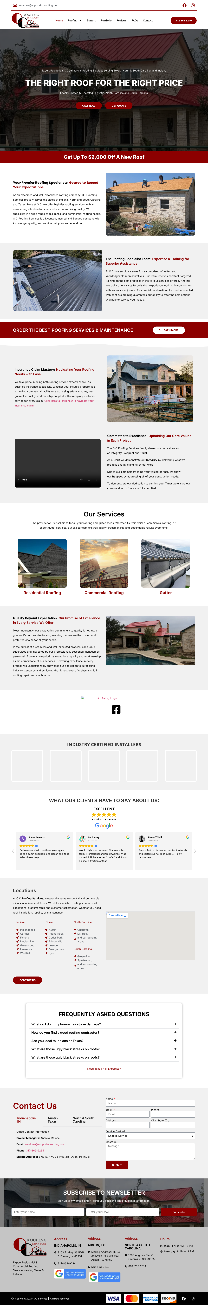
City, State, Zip (160, 1120)
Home (59, 20)
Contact (148, 20)
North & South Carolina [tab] (83, 1119)
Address (111, 1120)
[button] (194, 852)
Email (109, 1109)
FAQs (134, 20)
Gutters (91, 20)
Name (110, 1099)
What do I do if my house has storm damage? (66, 1024)
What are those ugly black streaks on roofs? (65, 1049)
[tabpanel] (57, 1145)
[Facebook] (184, 1299)
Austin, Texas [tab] (53, 1119)
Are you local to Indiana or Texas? (57, 1041)
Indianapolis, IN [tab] (27, 1119)
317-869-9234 (35, 1150)
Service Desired (115, 1131)
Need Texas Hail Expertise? (104, 1068)
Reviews (122, 20)
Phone (155, 1109)
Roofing (72, 20)
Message (111, 1142)
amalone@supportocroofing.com (45, 1144)
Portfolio (106, 20)
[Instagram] (192, 1299)
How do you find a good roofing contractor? (65, 1033)
